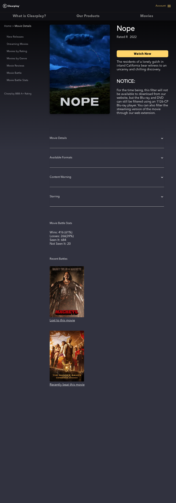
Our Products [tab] (88, 16)
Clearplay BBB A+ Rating (17, 94)
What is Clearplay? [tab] (29, 16)
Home (8, 26)
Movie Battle (14, 73)
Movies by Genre (17, 58)
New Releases (15, 37)
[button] (107, 138)
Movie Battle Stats (17, 80)
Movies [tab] (146, 16)
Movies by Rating (17, 51)
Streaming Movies (17, 44)
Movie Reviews (15, 66)
